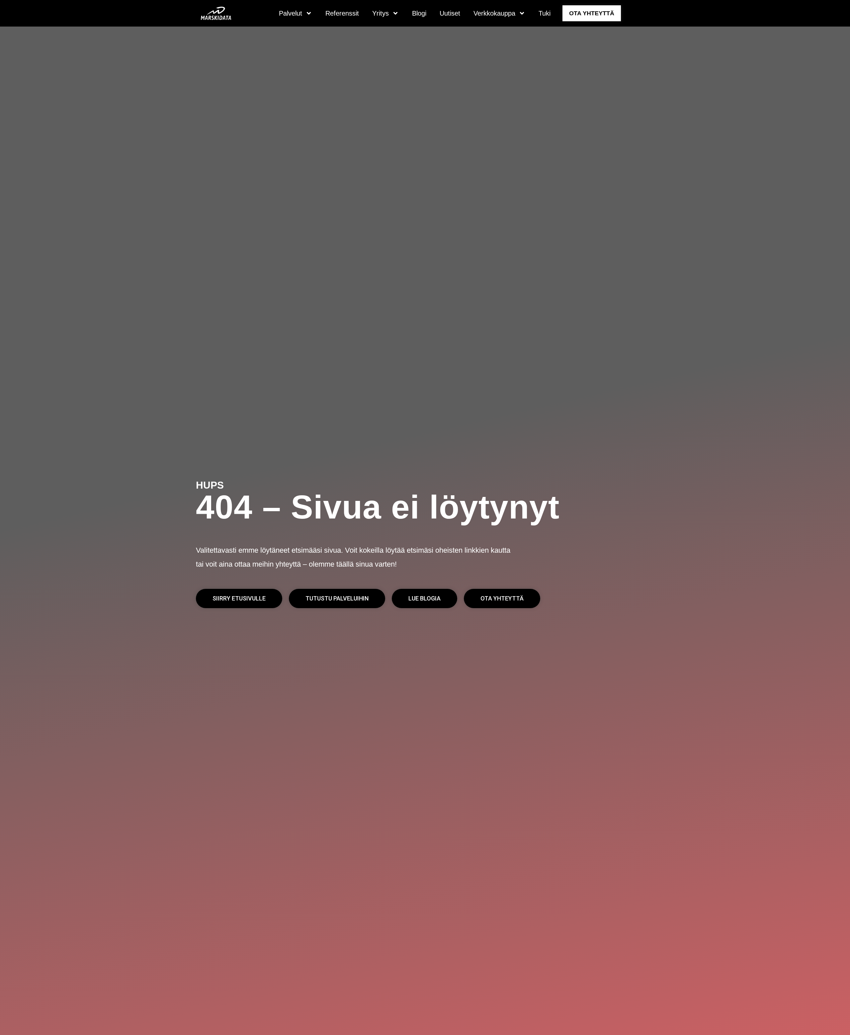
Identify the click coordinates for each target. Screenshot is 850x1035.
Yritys (380, 13)
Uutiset (450, 13)
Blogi (419, 13)
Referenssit (342, 13)
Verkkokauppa (494, 13)
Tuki (545, 13)
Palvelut (290, 13)
